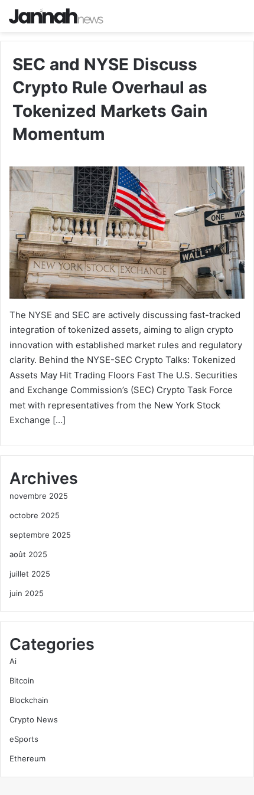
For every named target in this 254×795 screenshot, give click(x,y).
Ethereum (27, 758)
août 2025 (28, 554)
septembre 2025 (40, 534)
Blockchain (28, 700)
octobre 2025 (34, 515)
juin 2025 (26, 593)
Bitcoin (21, 680)
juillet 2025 (29, 573)
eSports (23, 739)
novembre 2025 (38, 495)
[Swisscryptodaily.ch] (56, 16)
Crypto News (33, 719)
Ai (13, 661)
